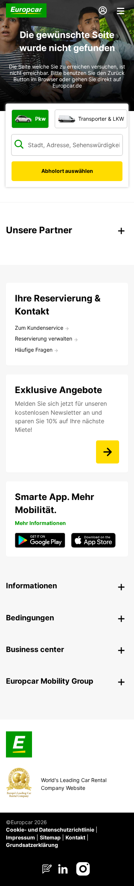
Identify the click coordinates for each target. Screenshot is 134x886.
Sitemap (50, 837)
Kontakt (75, 837)
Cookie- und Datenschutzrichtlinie (50, 829)
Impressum (20, 837)
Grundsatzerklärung (32, 845)
